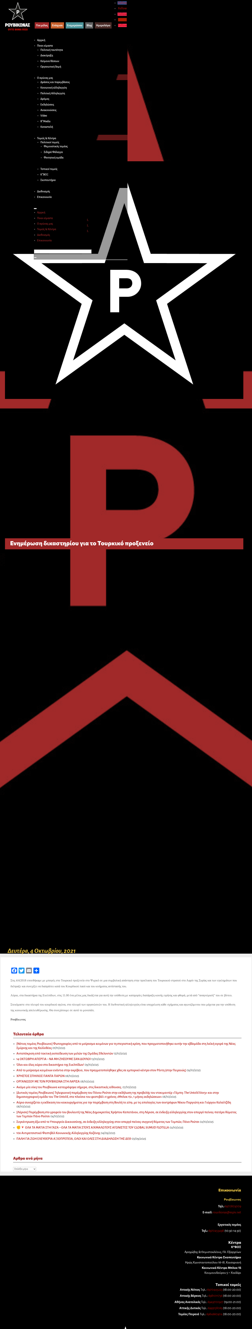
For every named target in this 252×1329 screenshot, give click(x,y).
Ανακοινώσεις (48, 110)
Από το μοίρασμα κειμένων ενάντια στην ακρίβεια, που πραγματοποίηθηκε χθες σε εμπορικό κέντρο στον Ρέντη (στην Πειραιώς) (101, 1070)
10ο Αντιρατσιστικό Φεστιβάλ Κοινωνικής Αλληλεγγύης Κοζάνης (58, 1133)
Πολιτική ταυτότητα (51, 49)
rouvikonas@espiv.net (227, 1212)
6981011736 (215, 1296)
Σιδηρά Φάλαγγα (53, 152)
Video (43, 115)
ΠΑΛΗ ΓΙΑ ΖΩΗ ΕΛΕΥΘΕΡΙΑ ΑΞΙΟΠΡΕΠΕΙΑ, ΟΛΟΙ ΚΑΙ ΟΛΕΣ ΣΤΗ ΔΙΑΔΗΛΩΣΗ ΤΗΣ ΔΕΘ (73, 1138)
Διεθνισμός (43, 191)
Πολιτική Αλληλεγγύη (52, 93)
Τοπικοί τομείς (48, 169)
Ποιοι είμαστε (45, 45)
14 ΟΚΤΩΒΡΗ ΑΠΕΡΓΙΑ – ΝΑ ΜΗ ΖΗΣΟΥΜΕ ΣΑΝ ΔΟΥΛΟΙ (53, 1059)
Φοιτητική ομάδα (53, 157)
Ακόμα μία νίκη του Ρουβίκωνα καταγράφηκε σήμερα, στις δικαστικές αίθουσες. (69, 1087)
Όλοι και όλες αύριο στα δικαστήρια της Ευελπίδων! (50, 1064)
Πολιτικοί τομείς (49, 142)
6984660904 (214, 1314)
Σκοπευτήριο (48, 180)
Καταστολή (46, 126)
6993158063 (215, 1308)
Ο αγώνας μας (45, 77)
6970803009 (233, 1206)
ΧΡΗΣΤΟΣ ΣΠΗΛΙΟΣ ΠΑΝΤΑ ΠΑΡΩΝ (40, 1076)
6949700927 (215, 1302)
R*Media (45, 121)
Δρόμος (44, 98)
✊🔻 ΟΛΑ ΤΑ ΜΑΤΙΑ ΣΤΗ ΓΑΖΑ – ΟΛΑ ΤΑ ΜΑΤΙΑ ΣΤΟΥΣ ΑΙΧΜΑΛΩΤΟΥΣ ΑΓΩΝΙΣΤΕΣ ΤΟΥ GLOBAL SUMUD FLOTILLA (92, 1127)
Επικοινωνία (44, 197)
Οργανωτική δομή (50, 66)
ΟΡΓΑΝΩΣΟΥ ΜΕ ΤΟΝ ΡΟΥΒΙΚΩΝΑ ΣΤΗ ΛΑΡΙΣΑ (48, 1081)
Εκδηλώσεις (47, 104)
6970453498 (216, 1231)
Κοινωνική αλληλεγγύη (53, 87)
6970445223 (214, 1289)
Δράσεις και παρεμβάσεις (55, 82)
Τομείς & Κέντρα (46, 138)
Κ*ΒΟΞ (44, 174)
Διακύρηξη (46, 55)
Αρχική (41, 40)
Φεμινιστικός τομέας (56, 146)
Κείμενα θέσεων (49, 61)
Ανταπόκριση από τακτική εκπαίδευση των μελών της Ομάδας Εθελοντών (64, 1053)
